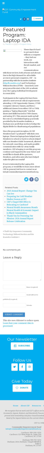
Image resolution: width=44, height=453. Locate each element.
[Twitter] (26, 179)
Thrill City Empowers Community (18, 231)
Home (15, 406)
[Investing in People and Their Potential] (22, 12)
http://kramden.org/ (12, 83)
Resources (36, 406)
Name (32, 287)
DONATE (24, 388)
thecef (8, 44)
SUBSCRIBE (24, 346)
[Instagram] (36, 179)
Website (29, 305)
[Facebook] (31, 179)
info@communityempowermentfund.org (23, 429)
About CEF (25, 406)
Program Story (25, 44)
